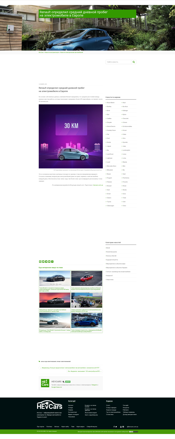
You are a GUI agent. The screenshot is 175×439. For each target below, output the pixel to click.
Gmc (124, 138)
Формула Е (109, 275)
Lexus (124, 154)
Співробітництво (92, 426)
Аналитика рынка (111, 252)
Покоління (71, 417)
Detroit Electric (111, 126)
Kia (108, 150)
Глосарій (125, 405)
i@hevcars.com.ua (132, 427)
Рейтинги (126, 410)
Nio (124, 170)
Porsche (125, 182)
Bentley (109, 106)
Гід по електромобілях (113, 412)
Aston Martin (110, 102)
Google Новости (56, 387)
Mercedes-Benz (111, 166)
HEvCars (41, 52)
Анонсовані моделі (91, 412)
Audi (124, 102)
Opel (124, 174)
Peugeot (109, 178)
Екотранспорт (72, 412)
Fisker (124, 134)
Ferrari (125, 130)
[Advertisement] (71, 69)
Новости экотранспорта (52, 52)
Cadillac (109, 118)
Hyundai (125, 142)
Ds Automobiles (127, 126)
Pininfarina (126, 178)
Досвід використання (130, 414)
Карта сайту (65, 426)
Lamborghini (126, 150)
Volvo (124, 205)
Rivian (124, 186)
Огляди (70, 407)
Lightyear (109, 158)
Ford (108, 138)
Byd (108, 114)
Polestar (109, 182)
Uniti (124, 201)
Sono (124, 193)
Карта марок (80, 426)
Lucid (108, 162)
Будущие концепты (112, 259)
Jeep (124, 146)
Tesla (124, 197)
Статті (108, 405)
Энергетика (109, 279)
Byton (124, 114)
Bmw (108, 110)
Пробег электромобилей (64, 361)
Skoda (125, 190)
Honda (109, 142)
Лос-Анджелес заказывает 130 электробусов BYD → (84, 371)
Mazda (125, 162)
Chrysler (109, 122)
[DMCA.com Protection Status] (133, 432)
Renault (109, 186)
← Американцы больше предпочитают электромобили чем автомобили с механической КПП (69, 368)
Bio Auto (125, 106)
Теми (72, 426)
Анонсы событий (111, 256)
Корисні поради (111, 410)
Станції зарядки (111, 407)
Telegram (94, 385)
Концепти (126, 407)
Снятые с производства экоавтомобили (118, 271)
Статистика (109, 414)
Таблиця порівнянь (129, 412)
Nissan (109, 174)
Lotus (124, 158)
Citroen (125, 122)
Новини (70, 410)
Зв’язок (56, 426)
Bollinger (125, 110)
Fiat (108, 134)
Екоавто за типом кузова (90, 406)
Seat (108, 190)
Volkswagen (110, 205)
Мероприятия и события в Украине (116, 267)
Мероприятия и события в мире (115, 263)
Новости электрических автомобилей (71, 52)
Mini (124, 166)
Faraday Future (111, 130)
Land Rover (110, 154)
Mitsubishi (110, 170)
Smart (109, 193)
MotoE (108, 248)
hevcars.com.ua (98, 185)
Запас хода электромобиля (48, 361)
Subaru (109, 197)
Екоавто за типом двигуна (90, 409)
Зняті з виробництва (91, 415)
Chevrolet (125, 118)
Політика (49, 426)
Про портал (40, 426)
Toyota (109, 201)
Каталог (70, 405)
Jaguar (109, 146)
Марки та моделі (73, 414)
